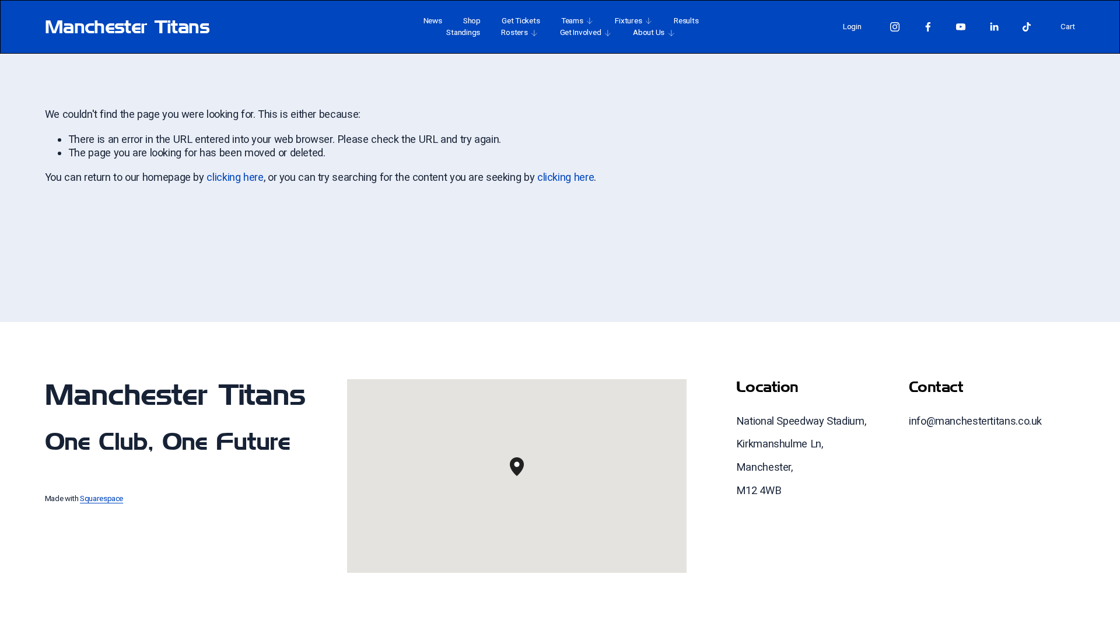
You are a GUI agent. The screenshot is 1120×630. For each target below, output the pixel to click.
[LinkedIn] (994, 27)
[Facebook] (928, 27)
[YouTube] (961, 27)
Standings (463, 32)
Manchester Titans (127, 26)
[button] (524, 476)
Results (686, 20)
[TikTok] (1026, 27)
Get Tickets (521, 20)
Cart (1067, 26)
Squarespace (101, 498)
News (433, 20)
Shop (472, 20)
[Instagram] (895, 27)
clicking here (234, 177)
